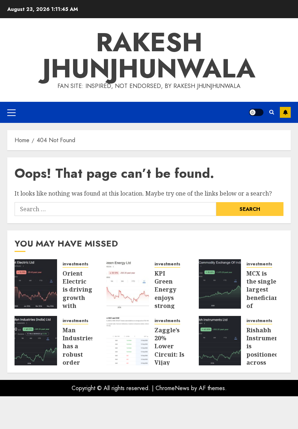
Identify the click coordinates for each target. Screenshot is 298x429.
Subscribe (285, 112)
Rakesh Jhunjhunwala (149, 55)
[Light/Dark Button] (256, 112)
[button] (11, 112)
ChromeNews (172, 388)
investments (75, 264)
